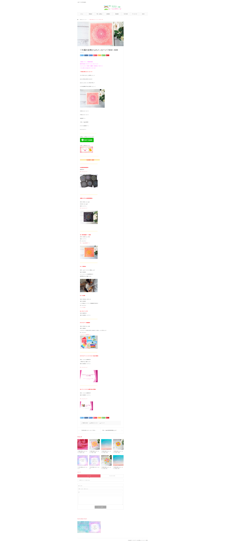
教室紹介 (90, 13)
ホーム (82, 13)
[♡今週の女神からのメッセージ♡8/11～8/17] (118, 460)
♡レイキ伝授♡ (83, 307)
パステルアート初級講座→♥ (85, 334)
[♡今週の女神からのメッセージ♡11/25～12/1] (82, 444)
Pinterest (82, 2)
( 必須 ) (80, 485)
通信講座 (117, 13)
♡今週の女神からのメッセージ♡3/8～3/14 (106, 468)
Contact (84, 2)
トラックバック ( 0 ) (112, 475)
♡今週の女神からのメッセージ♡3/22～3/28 (94, 452)
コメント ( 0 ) (89, 475)
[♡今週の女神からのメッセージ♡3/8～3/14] (106, 460)
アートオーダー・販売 (134, 14)
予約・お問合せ (99, 13)
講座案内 (108, 13)
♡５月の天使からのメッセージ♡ (82, 468)
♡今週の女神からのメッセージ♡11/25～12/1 (82, 452)
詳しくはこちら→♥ (83, 171)
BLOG (143, 13)
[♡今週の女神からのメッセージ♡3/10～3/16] (106, 444)
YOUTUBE (126, 13)
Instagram (81, 2)
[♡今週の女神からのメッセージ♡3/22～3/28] (94, 444)
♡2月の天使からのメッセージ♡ (94, 468)
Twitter (78, 2)
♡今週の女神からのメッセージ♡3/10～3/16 (106, 452)
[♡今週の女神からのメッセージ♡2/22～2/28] (118, 444)
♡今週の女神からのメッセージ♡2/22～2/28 (118, 452)
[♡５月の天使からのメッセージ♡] (82, 460)
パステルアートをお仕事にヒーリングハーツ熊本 (140, 540)
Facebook (79, 2)
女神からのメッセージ (83, 19)
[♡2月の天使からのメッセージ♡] (94, 460)
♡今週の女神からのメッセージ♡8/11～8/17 (118, 468)
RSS (85, 2)
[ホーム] (77, 19)
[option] (83, 527)
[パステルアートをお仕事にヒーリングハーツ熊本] (112, 7)
